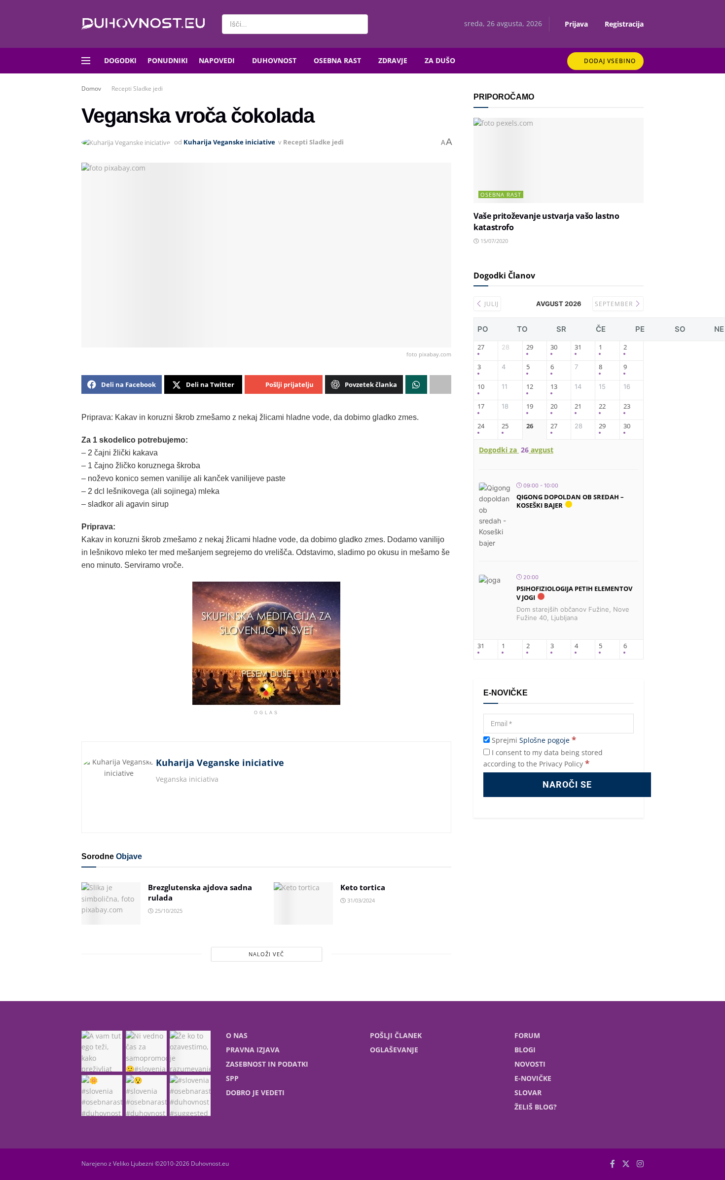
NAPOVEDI (217, 60)
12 (529, 387)
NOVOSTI (529, 1064)
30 (553, 347)
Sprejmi (533, 740)
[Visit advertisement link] (266, 643)
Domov (91, 88)
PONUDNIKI (167, 60)
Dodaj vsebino (609, 61)
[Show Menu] (85, 60)
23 (626, 407)
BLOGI (525, 1049)
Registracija (623, 24)
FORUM (527, 1035)
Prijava (575, 24)
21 (578, 407)
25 (505, 426)
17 (480, 407)
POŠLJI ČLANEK (396, 1035)
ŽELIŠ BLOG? (535, 1106)
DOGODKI (120, 60)
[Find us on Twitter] (626, 1164)
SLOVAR (528, 1092)
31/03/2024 (360, 900)
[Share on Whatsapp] (416, 384)
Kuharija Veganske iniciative (229, 142)
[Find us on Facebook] (612, 1164)
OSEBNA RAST (337, 60)
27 (480, 347)
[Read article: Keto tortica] (303, 903)
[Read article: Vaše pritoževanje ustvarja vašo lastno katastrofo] (558, 160)
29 (529, 347)
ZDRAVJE (392, 60)
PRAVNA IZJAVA (253, 1049)
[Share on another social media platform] (440, 384)
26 (529, 426)
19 (529, 407)
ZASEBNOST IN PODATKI (267, 1064)
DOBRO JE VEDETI (255, 1092)
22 (602, 407)
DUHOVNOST (274, 60)
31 (578, 347)
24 (480, 426)
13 (553, 387)
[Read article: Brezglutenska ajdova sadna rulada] (111, 903)
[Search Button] (358, 24)
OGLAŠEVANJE (394, 1049)
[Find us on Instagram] (640, 1164)
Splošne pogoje (544, 740)
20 (553, 407)
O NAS (237, 1035)
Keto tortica (362, 887)
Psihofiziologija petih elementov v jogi (574, 593)
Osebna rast (500, 194)
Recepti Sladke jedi (137, 88)
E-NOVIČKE (532, 1078)
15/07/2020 (493, 240)
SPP (232, 1078)
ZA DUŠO (440, 60)
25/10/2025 (167, 910)
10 (480, 387)
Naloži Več (266, 954)
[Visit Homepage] (143, 24)
